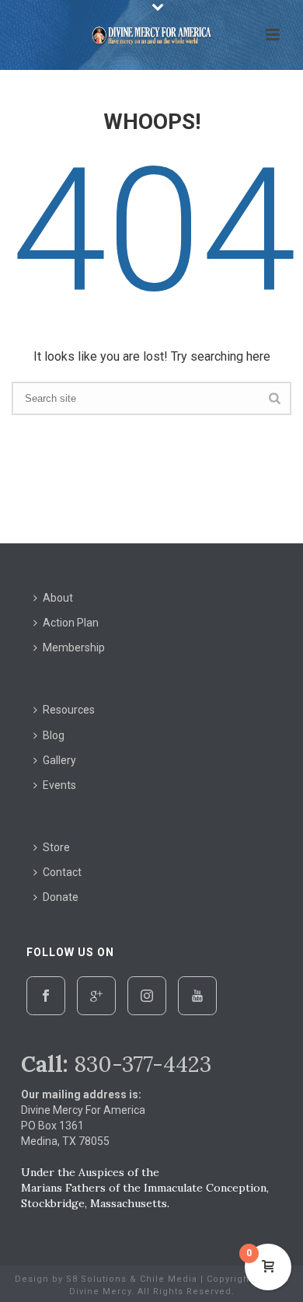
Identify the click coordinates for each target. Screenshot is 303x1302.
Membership (74, 647)
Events (59, 785)
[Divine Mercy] (151, 35)
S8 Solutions (96, 1279)
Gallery (59, 760)
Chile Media (168, 1279)
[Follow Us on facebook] (45, 995)
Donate (60, 897)
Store (56, 847)
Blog (53, 735)
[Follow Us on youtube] (197, 995)
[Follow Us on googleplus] (96, 995)
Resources (69, 709)
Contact (62, 872)
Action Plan (71, 622)
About (58, 598)
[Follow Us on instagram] (146, 995)
